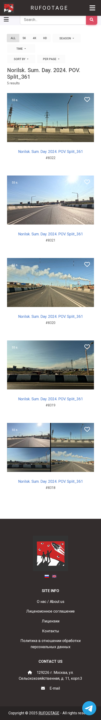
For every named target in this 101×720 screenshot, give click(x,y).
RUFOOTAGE (49, 8)
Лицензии (50, 621)
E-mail (55, 688)
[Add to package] (58, 137)
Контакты (50, 631)
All (13, 38)
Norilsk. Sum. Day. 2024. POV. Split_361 (50, 151)
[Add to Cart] (41, 137)
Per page (50, 59)
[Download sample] (50, 137)
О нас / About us (50, 601)
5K (24, 38)
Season (65, 38)
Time (19, 48)
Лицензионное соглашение (50, 611)
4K (34, 38)
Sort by (20, 59)
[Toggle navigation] (92, 8)
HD (45, 38)
